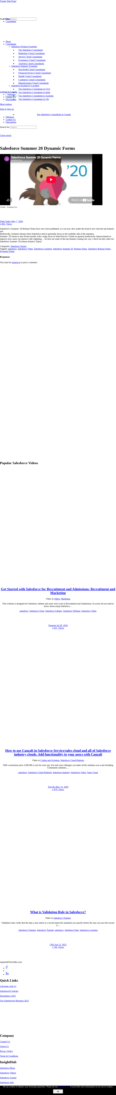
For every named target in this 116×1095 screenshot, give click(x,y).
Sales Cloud (92, 772)
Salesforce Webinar (71, 611)
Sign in (3, 109)
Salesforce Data (72, 930)
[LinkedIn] (7, 974)
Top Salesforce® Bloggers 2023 (14, 1001)
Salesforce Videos (8, 1073)
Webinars (10, 117)
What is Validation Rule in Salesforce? (58, 912)
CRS (52, 944)
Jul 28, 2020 (62, 625)
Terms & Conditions (9, 1056)
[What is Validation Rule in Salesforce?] (58, 906)
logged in (16, 262)
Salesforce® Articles (9, 991)
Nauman (52, 625)
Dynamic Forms (7, 251)
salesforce (12, 249)
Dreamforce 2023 (8, 996)
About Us (4, 1046)
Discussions (11, 122)
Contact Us (11, 119)
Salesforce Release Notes (99, 249)
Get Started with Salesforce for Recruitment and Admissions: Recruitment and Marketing (58, 591)
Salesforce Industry (61, 772)
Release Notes (80, 249)
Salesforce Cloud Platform (72, 760)
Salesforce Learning (43, 249)
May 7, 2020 (17, 221)
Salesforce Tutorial (45, 930)
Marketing (65, 599)
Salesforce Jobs (7, 1082)
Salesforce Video (25, 249)
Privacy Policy (6, 1051)
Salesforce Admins (53, 611)
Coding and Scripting (49, 760)
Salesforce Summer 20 (63, 249)
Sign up (10, 109)
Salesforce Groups (8, 1077)
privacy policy (64, 1087)
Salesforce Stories (18, 246)
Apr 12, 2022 (60, 944)
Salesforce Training (62, 918)
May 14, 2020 (62, 787)
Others (57, 599)
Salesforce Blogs (7, 1068)
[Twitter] (7, 970)
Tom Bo (52, 787)
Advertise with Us (8, 986)
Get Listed (7, 1029)
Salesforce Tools (36, 611)
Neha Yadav (5, 221)
